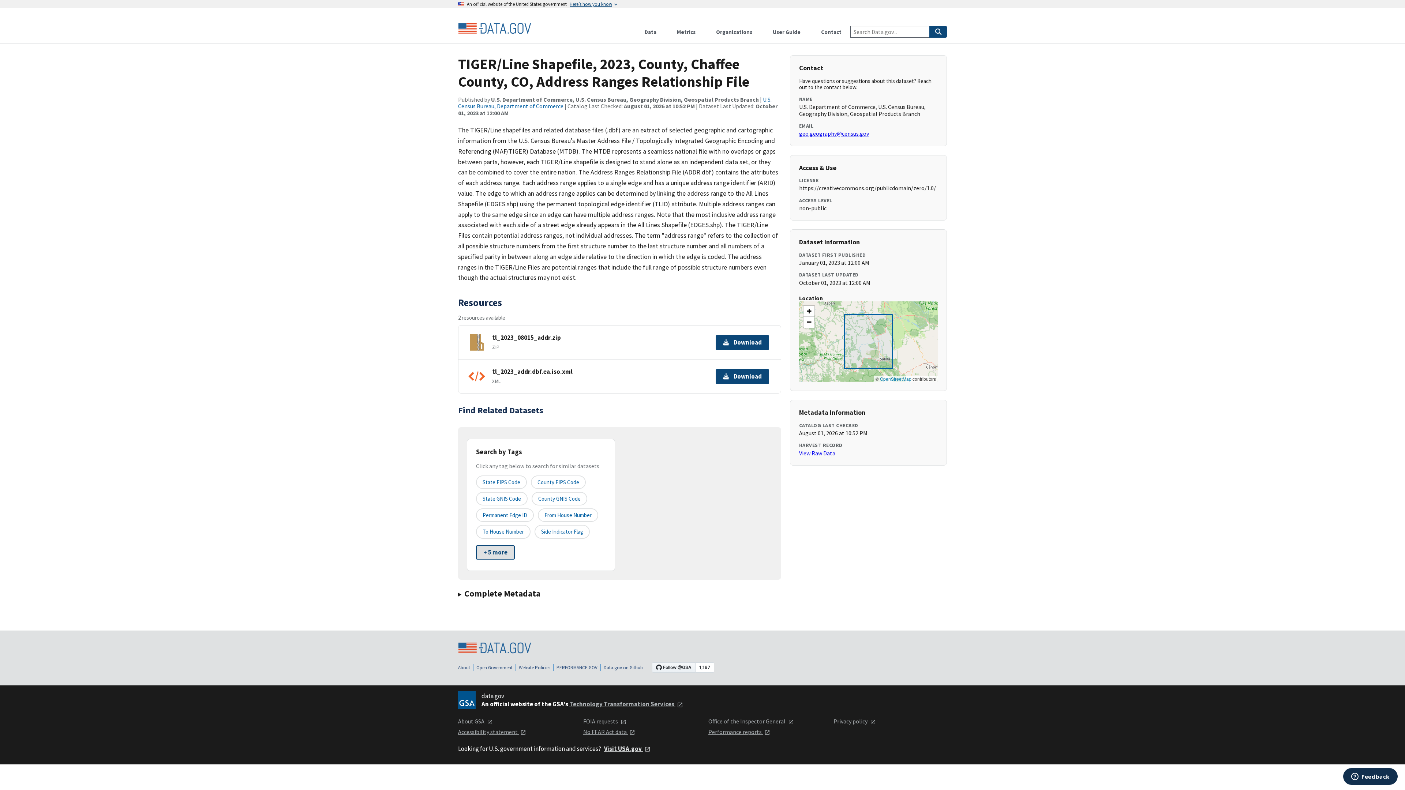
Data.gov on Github (623, 668)
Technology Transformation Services (622, 704)
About (464, 668)
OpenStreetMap (895, 379)
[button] (808, 311)
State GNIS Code (502, 498)
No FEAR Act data (605, 732)
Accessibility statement (488, 732)
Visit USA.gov (623, 749)
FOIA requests (601, 721)
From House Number (568, 515)
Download (748, 342)
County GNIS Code (559, 498)
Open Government (494, 668)
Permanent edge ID (505, 515)
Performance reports (735, 732)
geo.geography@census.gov (834, 133)
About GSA (472, 721)
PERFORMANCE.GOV (577, 668)
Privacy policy (851, 721)
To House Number (503, 531)
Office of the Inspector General (747, 721)
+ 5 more (495, 552)
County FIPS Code (558, 482)
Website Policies (534, 668)
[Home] (494, 28)
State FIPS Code (501, 482)
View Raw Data (817, 453)
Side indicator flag (562, 531)
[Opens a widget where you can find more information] (1370, 777)
